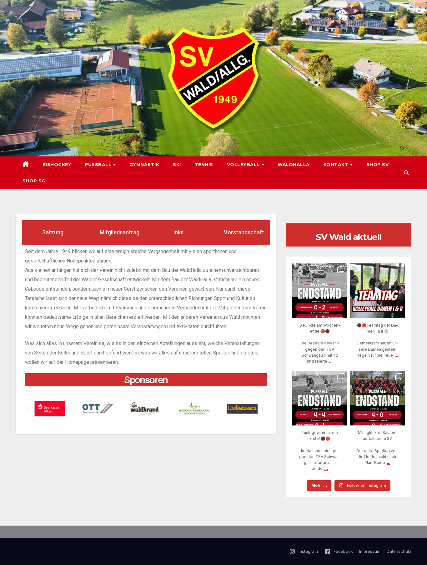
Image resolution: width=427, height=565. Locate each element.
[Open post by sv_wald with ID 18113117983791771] (319, 290)
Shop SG (34, 181)
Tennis (204, 164)
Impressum (369, 551)
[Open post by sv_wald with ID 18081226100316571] (377, 398)
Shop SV (377, 164)
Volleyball (244, 164)
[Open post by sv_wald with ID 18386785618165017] (377, 290)
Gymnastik (144, 164)
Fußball (99, 164)
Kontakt (337, 164)
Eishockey (57, 164)
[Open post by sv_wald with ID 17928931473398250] (319, 398)
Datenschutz (399, 551)
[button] (406, 173)
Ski (177, 164)
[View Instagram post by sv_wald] (341, 312)
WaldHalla (294, 164)
